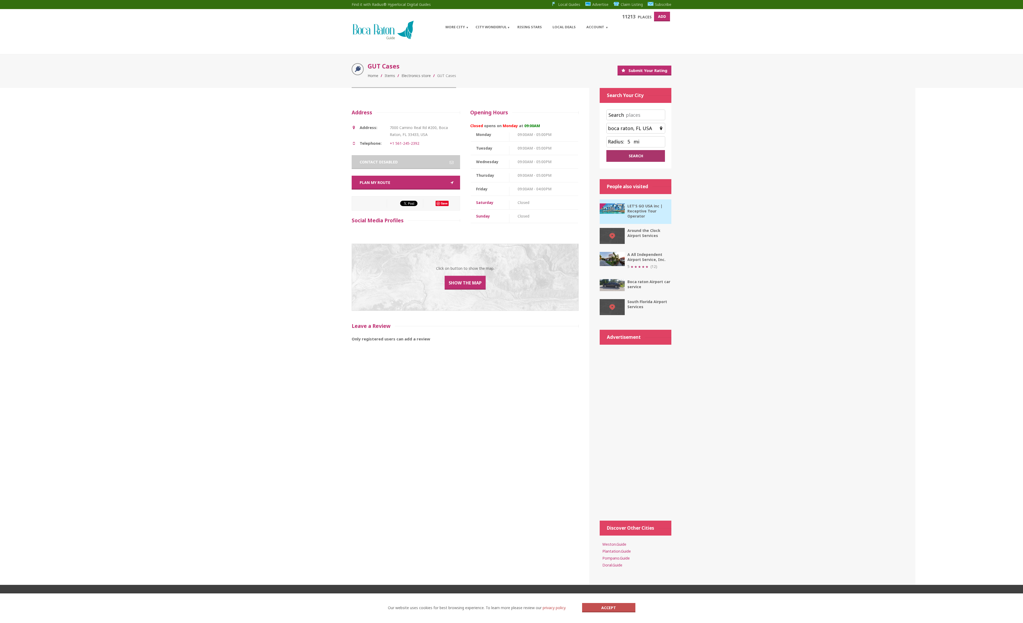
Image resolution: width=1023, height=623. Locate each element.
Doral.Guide (612, 565)
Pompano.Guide (616, 558)
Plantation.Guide (616, 551)
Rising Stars (529, 27)
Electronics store (416, 75)
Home (373, 75)
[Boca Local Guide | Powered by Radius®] (383, 38)
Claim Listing (632, 4)
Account (595, 27)
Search (616, 115)
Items (390, 75)
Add (662, 16)
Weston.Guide (614, 544)
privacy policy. (554, 607)
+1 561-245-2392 (404, 143)
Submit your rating (647, 70)
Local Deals (564, 27)
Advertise (600, 4)
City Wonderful (491, 27)
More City (455, 27)
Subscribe (663, 4)
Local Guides (569, 4)
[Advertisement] (635, 430)
